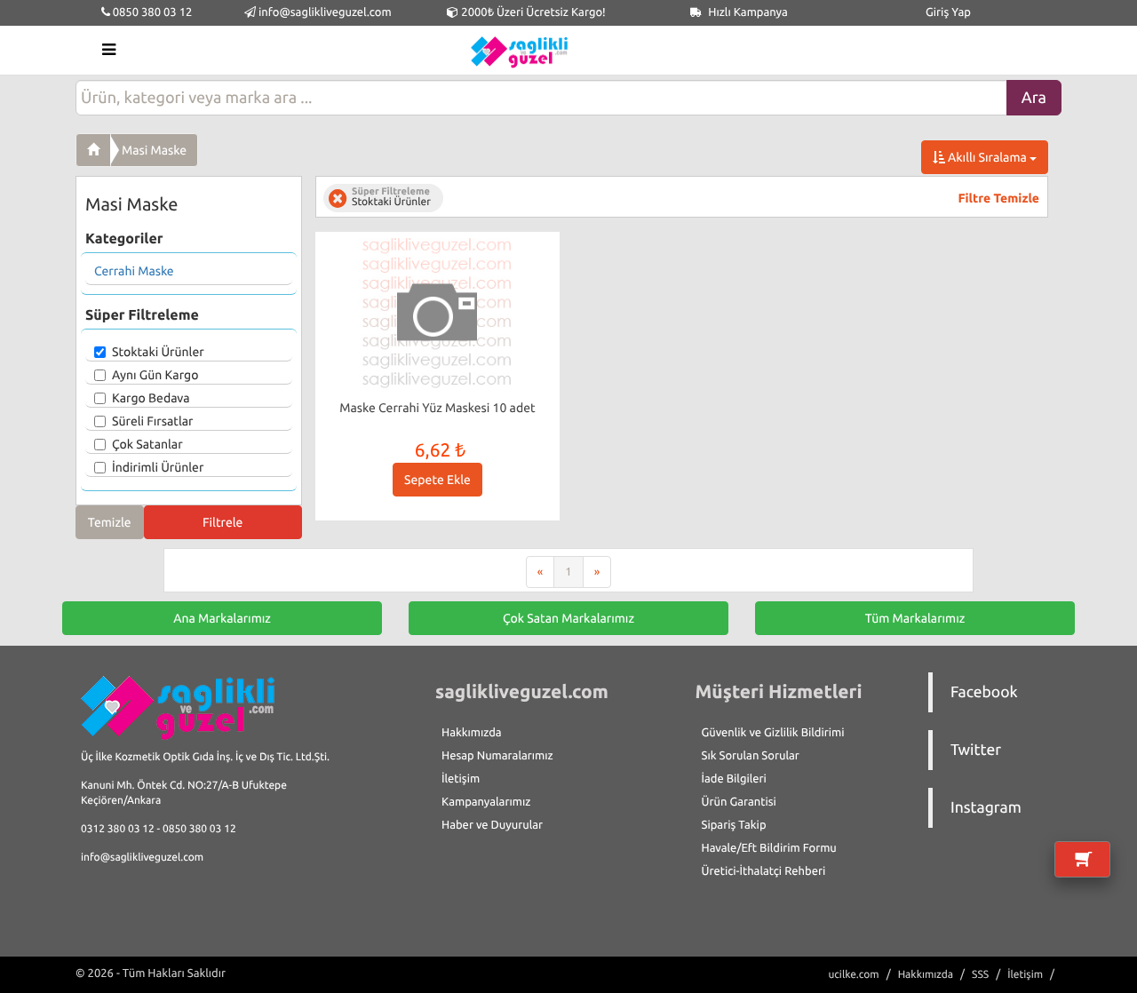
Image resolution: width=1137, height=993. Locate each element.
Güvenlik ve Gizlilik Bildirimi (773, 733)
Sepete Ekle (437, 480)
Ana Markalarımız (222, 618)
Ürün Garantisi (739, 802)
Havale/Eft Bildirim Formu (769, 848)
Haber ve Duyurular (492, 825)
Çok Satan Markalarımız (568, 618)
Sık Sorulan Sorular (750, 756)
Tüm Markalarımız (915, 618)
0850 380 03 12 (151, 12)
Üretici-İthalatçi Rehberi (764, 871)
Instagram (986, 807)
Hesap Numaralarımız (497, 756)
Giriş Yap (948, 12)
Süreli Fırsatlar (153, 421)
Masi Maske (154, 150)
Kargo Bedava (151, 398)
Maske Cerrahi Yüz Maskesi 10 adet (437, 408)
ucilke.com (853, 975)
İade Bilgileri (734, 779)
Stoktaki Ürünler (158, 352)
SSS (980, 975)
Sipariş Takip (734, 825)
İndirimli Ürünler (157, 467)
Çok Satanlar (147, 444)
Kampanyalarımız (485, 802)
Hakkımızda (471, 733)
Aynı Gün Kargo (155, 375)
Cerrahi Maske (134, 271)
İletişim (460, 779)
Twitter (975, 750)
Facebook (984, 692)
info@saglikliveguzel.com (325, 12)
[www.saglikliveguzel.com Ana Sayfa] (93, 150)
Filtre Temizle (998, 198)
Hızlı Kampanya (746, 12)
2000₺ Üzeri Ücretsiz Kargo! (531, 12)
